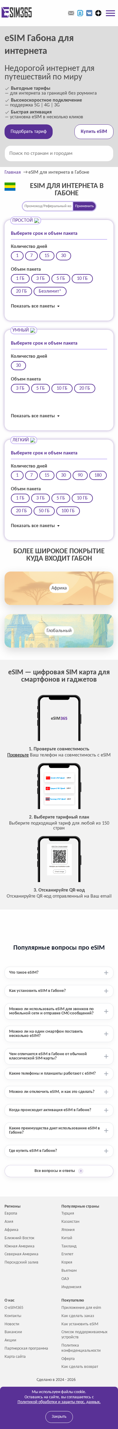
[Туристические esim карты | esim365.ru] (16, 13)
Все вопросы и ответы (58, 1171)
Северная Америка (21, 1254)
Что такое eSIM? (23, 972)
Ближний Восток (19, 1238)
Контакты (13, 1316)
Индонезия (71, 1287)
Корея (66, 1262)
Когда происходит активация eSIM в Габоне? (50, 1110)
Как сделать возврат (79, 1367)
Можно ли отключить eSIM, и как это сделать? (51, 1092)
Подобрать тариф (29, 131)
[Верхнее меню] (110, 13)
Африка (59, 588)
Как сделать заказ (77, 1316)
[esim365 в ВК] (89, 13)
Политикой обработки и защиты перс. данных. (59, 1402)
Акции (10, 1340)
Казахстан (70, 1221)
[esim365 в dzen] (98, 13)
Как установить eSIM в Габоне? (37, 991)
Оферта (68, 1359)
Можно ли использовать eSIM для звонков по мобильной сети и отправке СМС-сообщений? (51, 1011)
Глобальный (59, 630)
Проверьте (18, 755)
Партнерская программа (26, 1348)
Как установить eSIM (79, 1324)
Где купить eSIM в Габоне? (33, 1151)
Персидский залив (21, 1262)
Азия (9, 1221)
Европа (11, 1213)
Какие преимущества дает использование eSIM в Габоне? (54, 1130)
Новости (12, 1324)
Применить (84, 206)
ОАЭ (65, 1279)
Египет (67, 1254)
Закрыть (59, 1416)
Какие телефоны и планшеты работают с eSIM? (52, 1073)
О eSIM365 (14, 1308)
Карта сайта (15, 1356)
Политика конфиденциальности (81, 1348)
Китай (66, 1238)
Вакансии (13, 1332)
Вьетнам (69, 1270)
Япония (68, 1230)
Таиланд (69, 1246)
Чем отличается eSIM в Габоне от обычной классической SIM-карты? (48, 1056)
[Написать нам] (71, 13)
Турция (67, 1213)
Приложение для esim (81, 1308)
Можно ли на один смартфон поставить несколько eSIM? (46, 1033)
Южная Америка (19, 1246)
